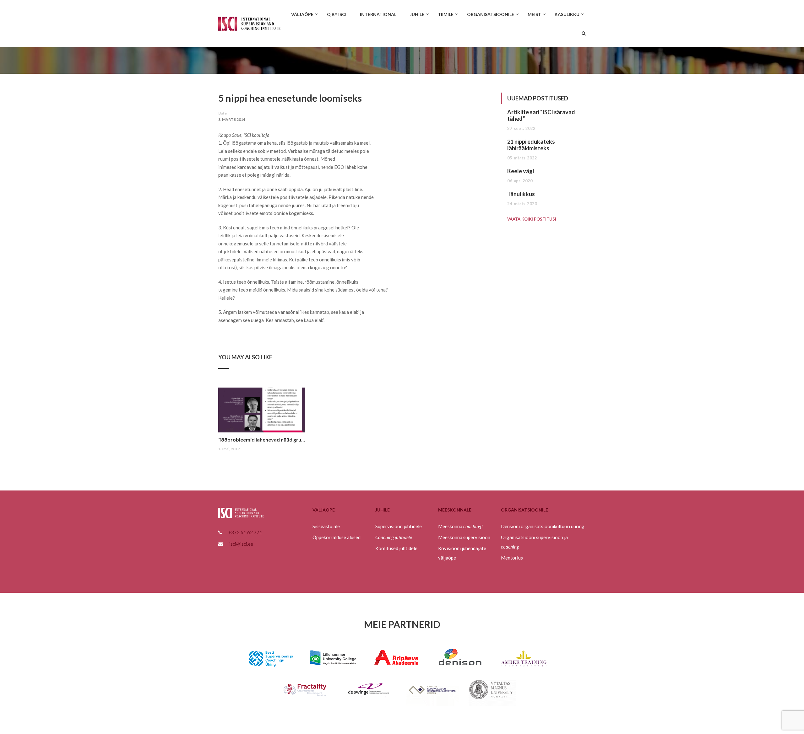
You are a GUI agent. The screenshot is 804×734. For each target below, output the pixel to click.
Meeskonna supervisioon (464, 537)
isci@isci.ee (241, 544)
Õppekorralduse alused (336, 537)
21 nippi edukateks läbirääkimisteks (531, 145)
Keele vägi (520, 171)
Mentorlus (512, 557)
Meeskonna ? (460, 526)
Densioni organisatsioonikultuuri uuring (542, 526)
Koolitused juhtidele (396, 548)
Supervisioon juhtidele (398, 526)
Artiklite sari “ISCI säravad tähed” (541, 115)
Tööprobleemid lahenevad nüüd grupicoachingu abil (261, 439)
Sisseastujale (326, 526)
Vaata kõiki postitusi (531, 219)
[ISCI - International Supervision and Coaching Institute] (249, 27)
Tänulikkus (521, 193)
